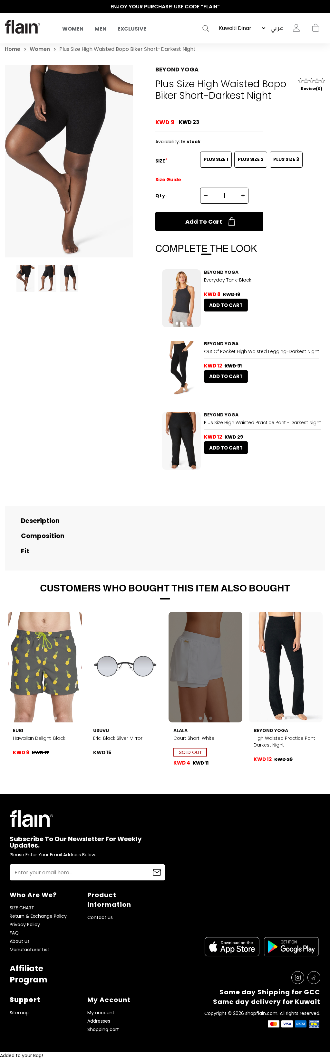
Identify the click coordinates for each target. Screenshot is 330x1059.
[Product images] (181, 298)
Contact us (100, 918)
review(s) (311, 88)
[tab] (177, 323)
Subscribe (157, 872)
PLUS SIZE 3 (286, 159)
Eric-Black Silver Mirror (117, 738)
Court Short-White (193, 738)
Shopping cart (315, 28)
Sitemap (19, 1013)
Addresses (98, 1021)
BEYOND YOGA (177, 69)
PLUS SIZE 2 (251, 159)
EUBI (18, 730)
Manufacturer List (29, 950)
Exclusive (132, 29)
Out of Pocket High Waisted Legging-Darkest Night (261, 351)
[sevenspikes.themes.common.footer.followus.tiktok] (313, 977)
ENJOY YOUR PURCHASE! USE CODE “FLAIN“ (165, 6)
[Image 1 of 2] (181, 370)
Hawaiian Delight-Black (39, 738)
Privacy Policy (25, 925)
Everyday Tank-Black (227, 280)
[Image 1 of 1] (125, 667)
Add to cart (203, 222)
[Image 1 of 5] (45, 667)
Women (72, 29)
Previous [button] (8, 7)
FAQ (14, 933)
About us (20, 941)
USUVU (101, 730)
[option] (165, 6)
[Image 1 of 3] (181, 298)
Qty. (161, 195)
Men (100, 29)
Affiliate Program (28, 974)
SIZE (160, 161)
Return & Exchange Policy (38, 916)
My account (100, 1013)
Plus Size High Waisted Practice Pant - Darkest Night (262, 422)
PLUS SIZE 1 (216, 159)
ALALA (180, 730)
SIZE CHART (22, 908)
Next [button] (322, 7)
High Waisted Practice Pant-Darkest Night (285, 741)
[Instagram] (297, 977)
